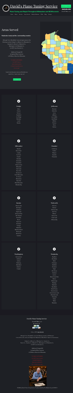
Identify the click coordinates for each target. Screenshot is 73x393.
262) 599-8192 (41, 332)
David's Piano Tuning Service (37, 319)
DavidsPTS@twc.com (66, 11)
